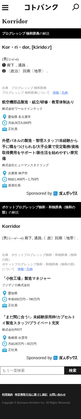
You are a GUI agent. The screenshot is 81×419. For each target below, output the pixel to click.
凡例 (64, 92)
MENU (5, 7)
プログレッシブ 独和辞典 (20, 33)
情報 (56, 92)
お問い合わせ (57, 394)
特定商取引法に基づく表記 (31, 394)
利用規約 (7, 394)
